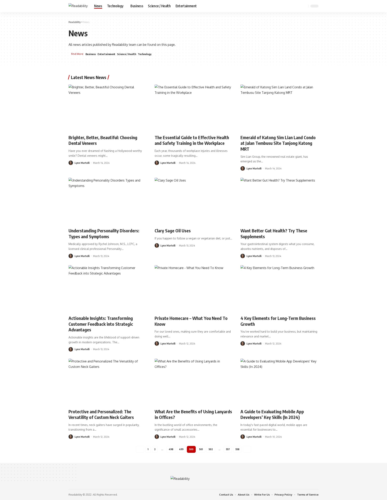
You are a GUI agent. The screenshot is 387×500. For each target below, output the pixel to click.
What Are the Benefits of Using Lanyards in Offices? (193, 414)
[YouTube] (294, 6)
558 (237, 449)
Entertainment (106, 54)
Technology (144, 54)
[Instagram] (298, 6)
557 (228, 449)
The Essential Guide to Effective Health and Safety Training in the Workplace (192, 140)
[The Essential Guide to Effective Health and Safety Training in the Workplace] (194, 108)
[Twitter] (290, 6)
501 (201, 449)
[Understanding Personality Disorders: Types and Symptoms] (108, 201)
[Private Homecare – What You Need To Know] (194, 288)
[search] (304, 6)
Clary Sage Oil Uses (173, 230)
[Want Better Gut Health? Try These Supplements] (279, 201)
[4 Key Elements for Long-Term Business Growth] (279, 288)
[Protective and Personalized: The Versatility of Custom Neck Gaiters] (108, 382)
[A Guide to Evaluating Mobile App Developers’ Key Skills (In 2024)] (279, 382)
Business (90, 54)
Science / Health (126, 54)
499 (181, 449)
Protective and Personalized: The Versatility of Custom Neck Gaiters (101, 414)
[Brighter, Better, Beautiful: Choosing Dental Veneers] (108, 108)
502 (211, 449)
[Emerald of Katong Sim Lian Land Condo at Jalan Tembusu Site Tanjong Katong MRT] (279, 108)
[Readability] (78, 6)
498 (171, 449)
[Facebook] (285, 6)
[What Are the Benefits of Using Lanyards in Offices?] (194, 382)
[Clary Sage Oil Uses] (194, 201)
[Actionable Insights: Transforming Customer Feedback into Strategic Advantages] (108, 288)
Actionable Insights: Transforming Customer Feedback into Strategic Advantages (101, 323)
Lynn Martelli (82, 162)
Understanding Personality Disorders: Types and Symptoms (104, 233)
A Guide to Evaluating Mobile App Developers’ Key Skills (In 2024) (272, 414)
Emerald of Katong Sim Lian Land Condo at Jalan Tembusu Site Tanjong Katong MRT (278, 143)
